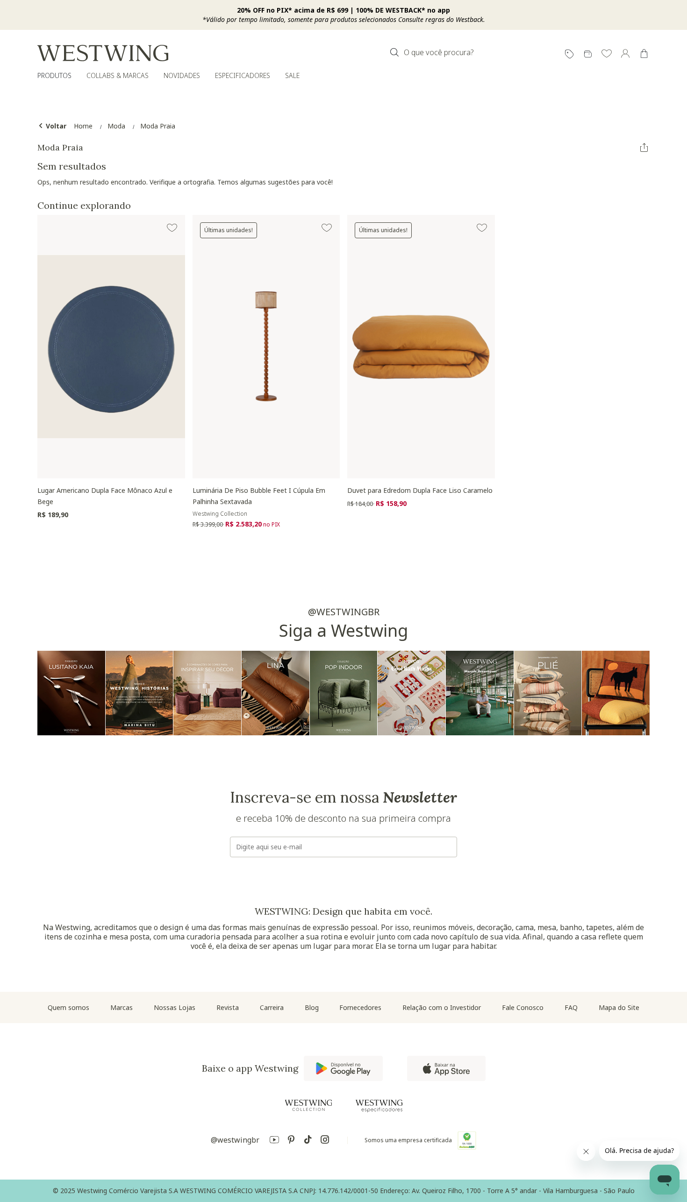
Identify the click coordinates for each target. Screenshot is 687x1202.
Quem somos (68, 1007)
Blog (312, 1007)
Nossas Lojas (174, 1007)
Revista (227, 1007)
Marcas (121, 1007)
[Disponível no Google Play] (343, 1068)
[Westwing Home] (102, 53)
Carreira (272, 1007)
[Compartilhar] (644, 147)
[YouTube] (274, 1141)
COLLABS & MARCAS (117, 75)
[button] (606, 54)
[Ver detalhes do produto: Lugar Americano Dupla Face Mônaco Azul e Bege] (111, 346)
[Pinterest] (291, 1141)
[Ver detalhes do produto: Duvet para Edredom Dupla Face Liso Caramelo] (421, 346)
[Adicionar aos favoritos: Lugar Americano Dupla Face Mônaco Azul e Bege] (172, 228)
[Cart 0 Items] (644, 53)
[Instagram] (324, 1141)
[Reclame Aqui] (467, 1140)
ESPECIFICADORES (242, 75)
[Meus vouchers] (569, 54)
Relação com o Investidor (441, 1007)
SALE (292, 75)
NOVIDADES (182, 75)
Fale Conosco (523, 1007)
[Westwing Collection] (308, 1105)
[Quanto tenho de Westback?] (588, 54)
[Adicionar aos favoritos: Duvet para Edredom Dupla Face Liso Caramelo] (481, 228)
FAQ (571, 1007)
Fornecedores (360, 1007)
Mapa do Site (619, 1007)
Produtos (54, 75)
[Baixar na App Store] (446, 1068)
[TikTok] (308, 1141)
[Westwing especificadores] (379, 1106)
